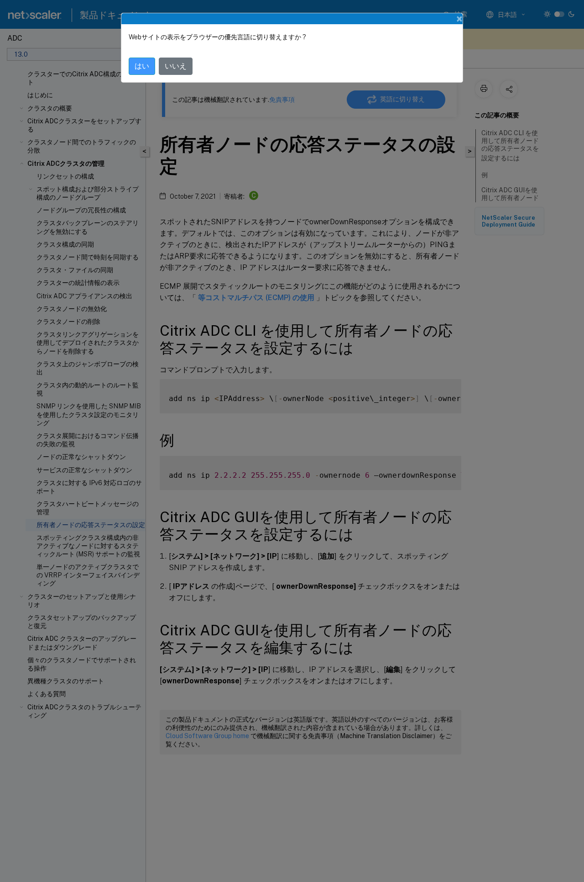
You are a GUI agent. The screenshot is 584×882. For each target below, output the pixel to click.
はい (142, 66)
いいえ (176, 66)
